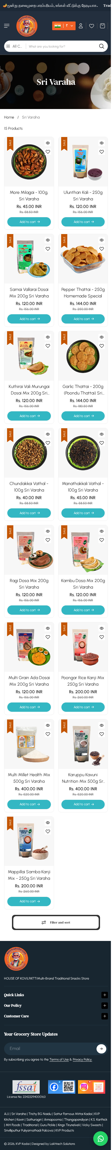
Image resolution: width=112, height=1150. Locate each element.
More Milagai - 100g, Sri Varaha (29, 195)
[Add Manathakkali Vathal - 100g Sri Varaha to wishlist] (101, 443)
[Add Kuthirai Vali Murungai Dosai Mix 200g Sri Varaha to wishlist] (48, 346)
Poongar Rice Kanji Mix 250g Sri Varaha (82, 681)
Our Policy (13, 994)
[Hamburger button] (7, 26)
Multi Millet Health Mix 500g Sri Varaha (29, 778)
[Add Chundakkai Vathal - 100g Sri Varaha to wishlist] (48, 443)
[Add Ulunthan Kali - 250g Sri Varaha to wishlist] (101, 151)
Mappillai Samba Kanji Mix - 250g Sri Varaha (29, 875)
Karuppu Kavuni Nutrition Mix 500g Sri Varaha (83, 778)
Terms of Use (59, 1048)
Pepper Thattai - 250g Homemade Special (83, 293)
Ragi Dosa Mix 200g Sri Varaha (29, 584)
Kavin (20, 1109)
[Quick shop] (48, 143)
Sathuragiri (34, 1109)
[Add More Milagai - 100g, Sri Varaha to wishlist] (48, 151)
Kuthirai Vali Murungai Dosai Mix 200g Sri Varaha (29, 390)
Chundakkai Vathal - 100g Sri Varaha (29, 487)
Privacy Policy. (82, 1048)
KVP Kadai (23, 1133)
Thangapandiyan (76, 1109)
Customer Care (16, 1005)
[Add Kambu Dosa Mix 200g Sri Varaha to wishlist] (101, 540)
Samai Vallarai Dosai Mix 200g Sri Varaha (29, 293)
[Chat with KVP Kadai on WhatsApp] (98, 1138)
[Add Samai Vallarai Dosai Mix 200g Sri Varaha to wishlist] (48, 248)
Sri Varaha (18, 1103)
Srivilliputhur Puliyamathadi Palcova (41, 1119)
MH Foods (25, 1114)
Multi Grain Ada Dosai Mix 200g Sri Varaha (29, 681)
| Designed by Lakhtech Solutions (52, 1133)
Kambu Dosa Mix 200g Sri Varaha (83, 584)
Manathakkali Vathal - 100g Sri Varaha (83, 487)
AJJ (6, 1103)
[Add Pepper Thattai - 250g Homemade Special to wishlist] (101, 248)
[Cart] (102, 26)
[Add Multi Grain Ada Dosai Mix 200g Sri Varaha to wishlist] (48, 637)
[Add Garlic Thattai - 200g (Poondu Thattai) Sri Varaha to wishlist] (101, 346)
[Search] (101, 46)
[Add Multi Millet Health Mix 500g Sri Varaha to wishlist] (48, 734)
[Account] (81, 26)
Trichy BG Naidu (40, 1103)
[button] (64, 25)
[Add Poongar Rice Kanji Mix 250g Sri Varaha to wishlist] (101, 637)
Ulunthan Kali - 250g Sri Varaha (83, 195)
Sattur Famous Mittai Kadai (73, 1103)
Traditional (42, 1114)
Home (9, 117)
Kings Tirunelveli (81, 1114)
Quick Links (14, 984)
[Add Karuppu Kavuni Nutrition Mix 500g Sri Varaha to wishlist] (101, 734)
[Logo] (27, 26)
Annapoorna (53, 1109)
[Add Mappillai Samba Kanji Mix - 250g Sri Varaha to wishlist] (48, 831)
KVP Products (78, 1119)
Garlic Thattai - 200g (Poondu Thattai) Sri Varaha (83, 390)
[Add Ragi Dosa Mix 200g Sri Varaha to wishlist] (48, 540)
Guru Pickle (59, 1114)
